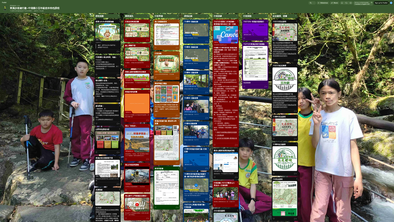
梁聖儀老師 (13, 5)
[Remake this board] (346, 3)
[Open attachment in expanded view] (107, 140)
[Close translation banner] (371, 2)
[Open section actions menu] (118, 15)
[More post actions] (119, 21)
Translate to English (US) (362, 4)
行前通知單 (220, 135)
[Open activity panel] (342, 3)
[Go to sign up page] (391, 3)
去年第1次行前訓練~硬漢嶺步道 (227, 138)
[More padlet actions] (351, 3)
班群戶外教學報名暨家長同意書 (227, 132)
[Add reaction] (96, 51)
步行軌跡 (98, 207)
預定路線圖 (247, 82)
